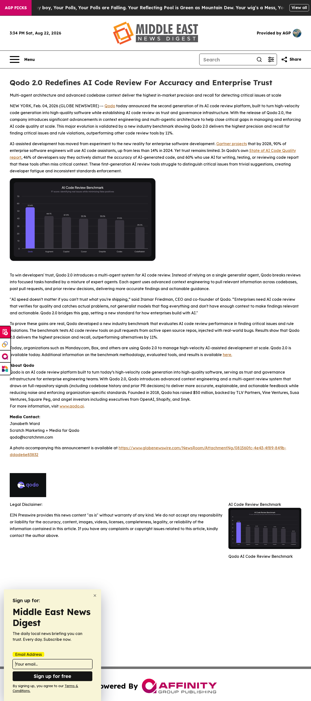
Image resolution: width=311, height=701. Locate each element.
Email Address (28, 654)
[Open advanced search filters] (271, 59)
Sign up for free (52, 676)
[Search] (259, 59)
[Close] (95, 595)
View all (299, 7)
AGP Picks (16, 7)
